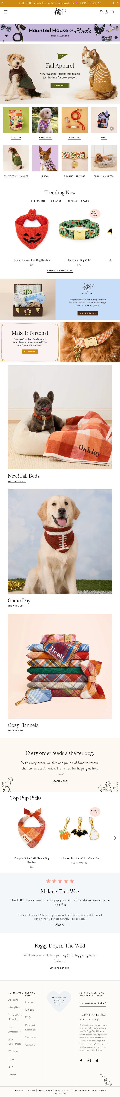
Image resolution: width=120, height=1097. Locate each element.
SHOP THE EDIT (16, 606)
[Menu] (6, 12)
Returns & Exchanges (30, 1027)
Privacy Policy (90, 1050)
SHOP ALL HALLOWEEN (60, 271)
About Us (13, 999)
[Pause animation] (112, 128)
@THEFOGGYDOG (60, 968)
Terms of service (81, 1091)
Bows (45, 176)
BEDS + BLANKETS (104, 176)
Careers (12, 1074)
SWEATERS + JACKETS (16, 176)
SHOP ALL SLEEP (17, 482)
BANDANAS (45, 138)
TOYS (104, 138)
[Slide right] (115, 237)
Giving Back (14, 1007)
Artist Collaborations (15, 1041)
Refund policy (45, 1091)
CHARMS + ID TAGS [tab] (78, 201)
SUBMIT (102, 1003)
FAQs (28, 1017)
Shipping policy (100, 1091)
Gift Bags (29, 1010)
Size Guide (30, 1037)
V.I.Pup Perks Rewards (15, 1017)
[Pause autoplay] (112, 3)
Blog (10, 1067)
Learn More (60, 781)
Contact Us (30, 1045)
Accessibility (61, 1094)
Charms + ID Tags (74, 176)
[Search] (101, 12)
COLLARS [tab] (56, 201)
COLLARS (16, 138)
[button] (112, 12)
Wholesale (13, 1051)
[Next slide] (118, 3)
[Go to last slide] (2, 3)
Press (11, 1059)
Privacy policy (62, 1091)
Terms (99, 1050)
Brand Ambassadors (14, 1029)
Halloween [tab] (38, 201)
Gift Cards (30, 1002)
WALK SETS (74, 138)
